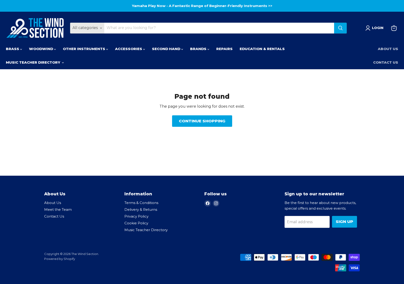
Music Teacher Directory (146, 230)
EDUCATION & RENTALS (262, 49)
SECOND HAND (166, 49)
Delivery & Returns (140, 209)
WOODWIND (41, 49)
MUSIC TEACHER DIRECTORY (33, 62)
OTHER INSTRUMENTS (84, 49)
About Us (388, 49)
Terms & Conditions (141, 202)
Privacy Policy (136, 216)
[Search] (340, 28)
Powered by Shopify (59, 259)
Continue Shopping (202, 121)
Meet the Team (58, 209)
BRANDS (198, 49)
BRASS (13, 49)
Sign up (344, 221)
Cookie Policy (136, 223)
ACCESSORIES (129, 49)
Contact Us (385, 62)
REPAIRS (224, 49)
